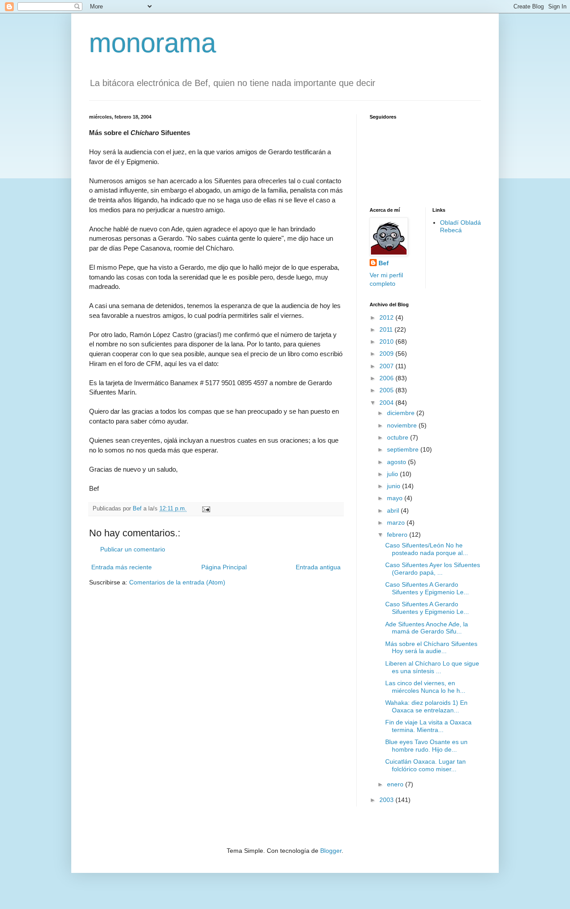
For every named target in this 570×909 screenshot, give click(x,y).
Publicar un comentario (132, 549)
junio (394, 485)
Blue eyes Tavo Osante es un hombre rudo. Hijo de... (426, 745)
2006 (387, 378)
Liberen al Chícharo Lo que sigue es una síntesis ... (432, 667)
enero (396, 784)
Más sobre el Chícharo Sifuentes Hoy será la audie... (431, 647)
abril (394, 510)
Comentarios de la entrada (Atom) (177, 582)
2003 (387, 799)
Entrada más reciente (121, 567)
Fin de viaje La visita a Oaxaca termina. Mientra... (428, 726)
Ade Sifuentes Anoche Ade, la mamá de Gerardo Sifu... (426, 628)
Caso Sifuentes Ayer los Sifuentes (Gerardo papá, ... (432, 568)
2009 (387, 353)
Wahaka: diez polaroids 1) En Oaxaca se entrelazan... (426, 706)
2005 (387, 390)
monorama (152, 43)
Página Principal (224, 567)
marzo (397, 522)
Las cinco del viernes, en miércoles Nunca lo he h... (425, 686)
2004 (387, 402)
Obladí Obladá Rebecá (460, 226)
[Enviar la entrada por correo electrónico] (206, 509)
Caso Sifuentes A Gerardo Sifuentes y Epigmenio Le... (427, 588)
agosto (397, 461)
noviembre (403, 425)
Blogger (331, 850)
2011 (387, 329)
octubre (398, 437)
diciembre (401, 412)
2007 (387, 366)
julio (393, 473)
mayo (395, 498)
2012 (387, 317)
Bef (384, 263)
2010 (387, 341)
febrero (398, 534)
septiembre (403, 449)
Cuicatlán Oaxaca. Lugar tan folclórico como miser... (425, 765)
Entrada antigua (318, 567)
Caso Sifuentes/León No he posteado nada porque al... (426, 549)
